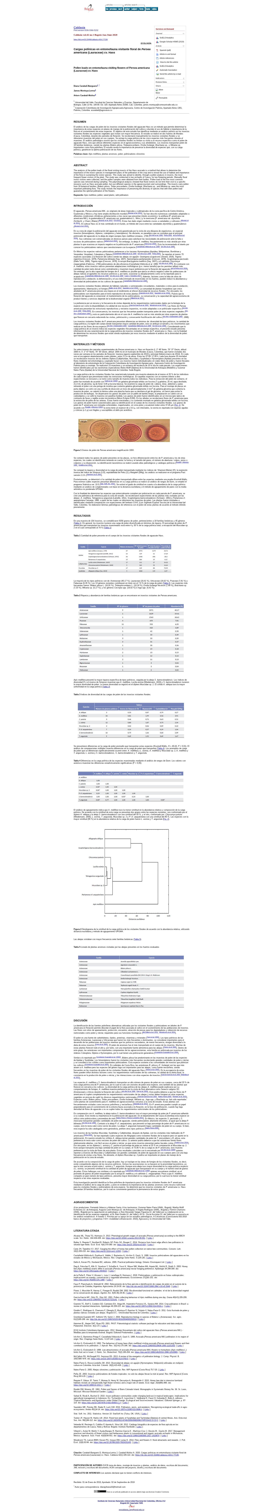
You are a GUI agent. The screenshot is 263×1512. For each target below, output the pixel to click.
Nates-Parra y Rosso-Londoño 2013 (129, 1118)
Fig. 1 (177, 405)
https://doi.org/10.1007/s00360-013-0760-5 (109, 1359)
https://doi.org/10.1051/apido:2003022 (90, 1271)
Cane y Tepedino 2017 (132, 276)
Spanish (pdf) (165, 50)
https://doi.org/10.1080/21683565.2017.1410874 (138, 1435)
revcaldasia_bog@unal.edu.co (131, 1510)
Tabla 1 (77, 523)
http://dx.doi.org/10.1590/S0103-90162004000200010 (113, 1319)
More (161, 90)
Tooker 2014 (181, 1142)
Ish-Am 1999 (156, 235)
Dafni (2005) (111, 381)
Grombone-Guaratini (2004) (108, 1057)
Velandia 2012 (140, 1104)
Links (150, 1238)
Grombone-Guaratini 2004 (166, 1052)
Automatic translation (168, 70)
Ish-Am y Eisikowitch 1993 (172, 316)
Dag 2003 (150, 244)
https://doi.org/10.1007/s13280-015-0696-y (123, 1409)
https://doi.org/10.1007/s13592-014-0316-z (144, 1306)
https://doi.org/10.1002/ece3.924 (131, 1244)
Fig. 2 (165, 819)
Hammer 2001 (94, 474)
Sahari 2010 (110, 241)
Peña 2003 (168, 235)
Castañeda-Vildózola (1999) (137, 1171)
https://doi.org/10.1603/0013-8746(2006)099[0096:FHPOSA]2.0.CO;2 (128, 1420)
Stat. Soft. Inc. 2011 (107, 484)
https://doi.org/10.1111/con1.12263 (106, 1251)
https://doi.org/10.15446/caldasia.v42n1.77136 (91, 39)
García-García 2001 (139, 305)
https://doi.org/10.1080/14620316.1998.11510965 (156, 1352)
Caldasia (79, 27)
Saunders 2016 (130, 288)
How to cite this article (169, 62)
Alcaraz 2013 (135, 213)
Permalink (163, 98)
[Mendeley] (157, 90)
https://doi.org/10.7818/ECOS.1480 (89, 1280)
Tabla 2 (166, 583)
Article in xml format (168, 54)
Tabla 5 (137, 939)
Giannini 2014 (146, 293)
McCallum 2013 (150, 1032)
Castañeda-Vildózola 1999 (148, 247)
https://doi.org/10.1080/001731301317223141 (97, 1299)
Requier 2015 (179, 1096)
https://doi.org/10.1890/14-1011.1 (88, 1385)
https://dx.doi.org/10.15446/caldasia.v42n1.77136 (157, 1455)
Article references (167, 58)
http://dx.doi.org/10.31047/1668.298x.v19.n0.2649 (148, 1286)
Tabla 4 (161, 748)
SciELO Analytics (167, 38)
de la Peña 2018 (179, 268)
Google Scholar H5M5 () (172, 42)
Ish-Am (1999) (168, 1150)
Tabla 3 (106, 687)
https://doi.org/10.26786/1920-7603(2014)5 (112, 1442)
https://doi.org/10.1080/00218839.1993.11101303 (153, 1345)
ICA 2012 (117, 220)
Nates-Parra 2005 (164, 1096)
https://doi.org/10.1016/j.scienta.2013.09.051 (125, 1238)
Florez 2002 (169, 1047)
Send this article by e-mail (170, 74)
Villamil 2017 (137, 298)
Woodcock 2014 (158, 305)
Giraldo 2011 (85, 465)
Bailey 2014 (115, 288)
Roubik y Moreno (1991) (94, 407)
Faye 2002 (153, 1037)
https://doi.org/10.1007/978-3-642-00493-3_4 (101, 1403)
